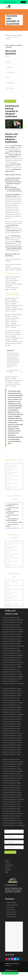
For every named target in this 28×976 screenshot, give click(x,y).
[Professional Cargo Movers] (8, 6)
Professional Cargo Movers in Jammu (11, 712)
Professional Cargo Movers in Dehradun (12, 667)
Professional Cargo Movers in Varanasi (11, 820)
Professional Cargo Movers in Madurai (11, 740)
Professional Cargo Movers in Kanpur (11, 721)
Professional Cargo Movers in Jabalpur (11, 707)
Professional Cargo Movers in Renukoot (12, 792)
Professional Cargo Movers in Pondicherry (12, 776)
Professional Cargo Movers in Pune (11, 780)
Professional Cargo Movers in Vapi (10, 818)
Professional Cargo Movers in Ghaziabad (12, 678)
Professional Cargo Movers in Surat (11, 804)
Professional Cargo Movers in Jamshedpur (12, 714)
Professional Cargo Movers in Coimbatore (12, 662)
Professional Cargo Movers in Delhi (11, 669)
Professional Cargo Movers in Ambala (11, 627)
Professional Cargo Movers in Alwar (11, 624)
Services (7, 862)
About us (7, 867)
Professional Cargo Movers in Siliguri (11, 801)
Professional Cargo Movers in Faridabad (12, 674)
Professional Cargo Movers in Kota (10, 731)
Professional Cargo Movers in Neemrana (12, 764)
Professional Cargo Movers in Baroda (11, 638)
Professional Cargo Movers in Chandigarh (12, 655)
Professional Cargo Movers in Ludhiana (12, 738)
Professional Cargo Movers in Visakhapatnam (13, 825)
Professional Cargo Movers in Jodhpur (11, 716)
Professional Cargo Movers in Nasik (11, 759)
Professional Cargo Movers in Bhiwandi (12, 641)
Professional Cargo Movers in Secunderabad (13, 799)
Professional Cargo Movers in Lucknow (11, 735)
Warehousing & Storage (12, 905)
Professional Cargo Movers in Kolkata (11, 726)
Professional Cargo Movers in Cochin (11, 660)
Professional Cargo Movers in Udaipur (11, 816)
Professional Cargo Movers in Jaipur (11, 709)
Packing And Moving (11, 914)
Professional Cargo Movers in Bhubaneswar (13, 646)
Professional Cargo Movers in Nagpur (11, 754)
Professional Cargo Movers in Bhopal (11, 643)
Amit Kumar (15, 970)
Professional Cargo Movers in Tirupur (11, 808)
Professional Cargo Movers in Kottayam (12, 733)
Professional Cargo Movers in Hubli (11, 700)
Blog (6, 872)
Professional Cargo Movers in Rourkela (11, 794)
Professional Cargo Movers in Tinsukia (11, 806)
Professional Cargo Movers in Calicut (11, 653)
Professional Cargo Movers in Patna (11, 773)
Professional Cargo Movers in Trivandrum (12, 813)
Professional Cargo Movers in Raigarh (11, 783)
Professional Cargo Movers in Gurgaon (11, 688)
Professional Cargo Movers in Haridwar (12, 695)
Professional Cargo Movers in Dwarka (11, 671)
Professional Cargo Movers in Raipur (11, 785)
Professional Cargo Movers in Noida (11, 766)
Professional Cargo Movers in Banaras (11, 634)
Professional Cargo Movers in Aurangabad (12, 631)
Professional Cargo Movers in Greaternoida (12, 683)
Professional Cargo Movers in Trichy (11, 811)
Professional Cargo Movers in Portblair (11, 778)
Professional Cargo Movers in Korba (11, 728)
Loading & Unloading (12, 902)
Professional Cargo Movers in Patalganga (12, 771)
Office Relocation (11, 909)
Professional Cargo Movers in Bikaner (11, 650)
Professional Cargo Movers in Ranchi (11, 790)
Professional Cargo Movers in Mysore (11, 752)
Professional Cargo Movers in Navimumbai (12, 761)
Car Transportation (11, 916)
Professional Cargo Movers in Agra (10, 617)
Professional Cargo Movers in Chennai (11, 657)
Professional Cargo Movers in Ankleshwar (12, 629)
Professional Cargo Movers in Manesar (11, 742)
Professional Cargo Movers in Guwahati (12, 691)
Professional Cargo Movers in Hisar (11, 698)
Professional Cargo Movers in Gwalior (11, 693)
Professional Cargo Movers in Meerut (11, 747)
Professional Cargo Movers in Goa (10, 681)
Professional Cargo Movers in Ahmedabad (12, 620)
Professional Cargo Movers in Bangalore (12, 636)
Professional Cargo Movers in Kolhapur (11, 723)
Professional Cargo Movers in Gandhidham (12, 676)
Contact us (8, 869)
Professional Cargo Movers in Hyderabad (12, 702)
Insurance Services (11, 912)
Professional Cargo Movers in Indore (11, 705)
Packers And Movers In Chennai (13, 35)
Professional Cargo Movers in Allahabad (12, 622)
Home (7, 860)
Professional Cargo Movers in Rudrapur (12, 797)
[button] (10, 973)
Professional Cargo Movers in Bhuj (10, 648)
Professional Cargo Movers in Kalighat (11, 719)
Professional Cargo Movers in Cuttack (11, 664)
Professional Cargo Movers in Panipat (11, 768)
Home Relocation (11, 907)
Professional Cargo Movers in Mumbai (11, 749)
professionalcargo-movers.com (12, 273)
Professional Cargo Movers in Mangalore (12, 745)
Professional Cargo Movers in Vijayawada (12, 823)
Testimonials (8, 865)
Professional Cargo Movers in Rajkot (11, 787)
